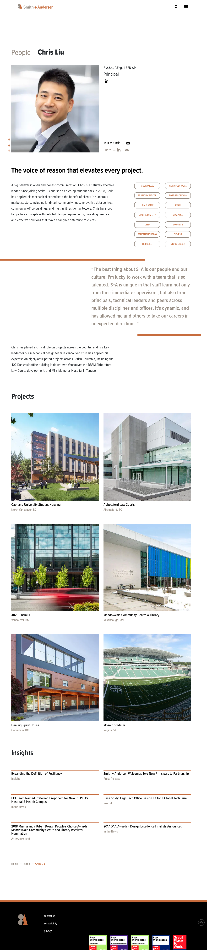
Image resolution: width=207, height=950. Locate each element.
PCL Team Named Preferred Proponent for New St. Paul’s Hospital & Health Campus (49, 800)
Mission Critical (147, 195)
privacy (48, 931)
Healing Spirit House (25, 725)
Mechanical (147, 186)
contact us (49, 916)
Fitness (178, 234)
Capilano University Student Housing (36, 505)
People (21, 53)
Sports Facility (147, 215)
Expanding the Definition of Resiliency (36, 773)
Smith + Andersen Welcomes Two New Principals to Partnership (146, 773)
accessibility (50, 924)
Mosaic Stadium (114, 725)
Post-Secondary (178, 195)
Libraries (147, 244)
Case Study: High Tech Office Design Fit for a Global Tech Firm (145, 798)
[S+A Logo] (25, 922)
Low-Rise (178, 224)
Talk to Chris (112, 143)
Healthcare (147, 205)
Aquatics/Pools (178, 186)
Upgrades (178, 215)
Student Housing (147, 234)
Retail (178, 205)
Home (14, 864)
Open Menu (186, 6)
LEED (147, 224)
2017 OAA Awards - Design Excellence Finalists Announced (143, 826)
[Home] (36, 6)
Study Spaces (178, 244)
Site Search (176, 6)
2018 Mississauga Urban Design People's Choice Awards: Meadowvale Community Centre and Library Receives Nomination (49, 830)
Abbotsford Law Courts (119, 505)
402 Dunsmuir (20, 615)
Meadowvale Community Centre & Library (131, 615)
